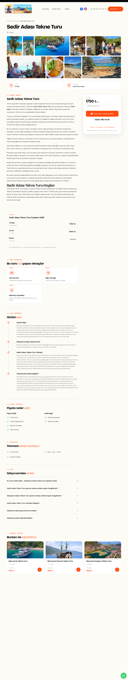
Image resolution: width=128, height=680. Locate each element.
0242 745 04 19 (102, 119)
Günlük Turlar (56, 9)
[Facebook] (81, 9)
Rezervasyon (114, 9)
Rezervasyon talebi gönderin (104, 114)
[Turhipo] (18, 9)
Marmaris (16, 21)
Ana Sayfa (45, 9)
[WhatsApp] (123, 675)
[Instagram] (85, 9)
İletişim (67, 9)
